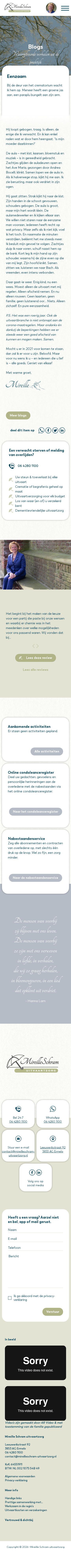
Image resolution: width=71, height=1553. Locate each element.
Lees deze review (39, 658)
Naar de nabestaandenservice (35, 878)
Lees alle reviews (35, 670)
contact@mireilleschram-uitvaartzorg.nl (30, 1456)
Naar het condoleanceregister (35, 811)
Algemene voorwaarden (20, 1476)
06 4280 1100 (28, 466)
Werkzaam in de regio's (19, 1506)
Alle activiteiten (47, 751)
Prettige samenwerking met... (24, 1502)
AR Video (47, 1422)
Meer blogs (18, 415)
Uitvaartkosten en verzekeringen (26, 1510)
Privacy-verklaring (16, 1480)
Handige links (13, 1498)
